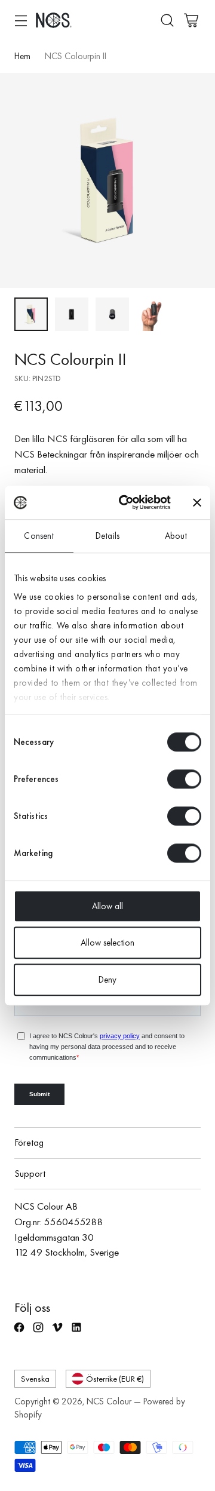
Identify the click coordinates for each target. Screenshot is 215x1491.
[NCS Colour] (54, 20)
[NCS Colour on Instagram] (39, 1332)
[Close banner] (197, 502)
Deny (107, 980)
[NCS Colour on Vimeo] (58, 1332)
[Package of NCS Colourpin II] (107, 180)
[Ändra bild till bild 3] (112, 314)
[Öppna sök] (167, 20)
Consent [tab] (39, 536)
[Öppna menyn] (20, 20)
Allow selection (107, 943)
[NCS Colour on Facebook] (20, 1332)
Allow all (107, 906)
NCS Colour (109, 1401)
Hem (22, 56)
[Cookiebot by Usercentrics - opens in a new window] (126, 502)
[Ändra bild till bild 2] (71, 314)
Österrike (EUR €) (115, 1378)
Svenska (35, 1378)
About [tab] (176, 536)
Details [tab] (107, 536)
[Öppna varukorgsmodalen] (191, 20)
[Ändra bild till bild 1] (31, 314)
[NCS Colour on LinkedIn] (77, 1332)
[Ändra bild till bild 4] (153, 314)
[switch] (184, 779)
